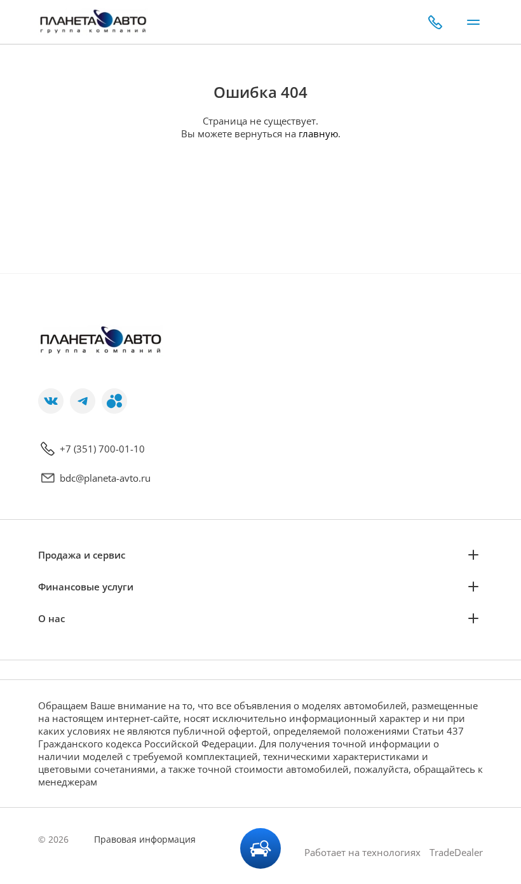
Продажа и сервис (81, 554)
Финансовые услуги (85, 586)
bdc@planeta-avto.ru (105, 478)
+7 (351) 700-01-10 (102, 448)
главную (318, 133)
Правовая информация (145, 839)
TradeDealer (455, 852)
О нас (51, 618)
